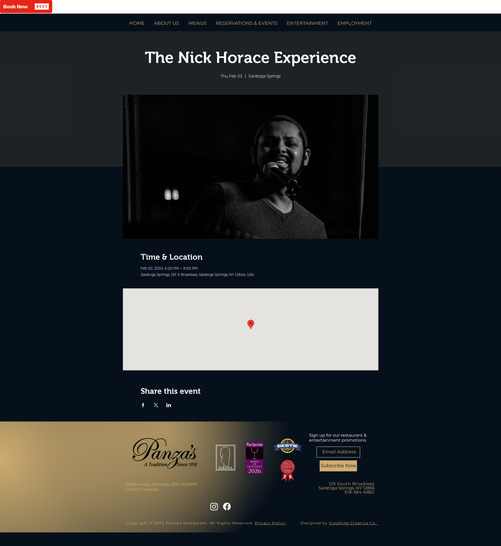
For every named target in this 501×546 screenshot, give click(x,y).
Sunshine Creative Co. (353, 523)
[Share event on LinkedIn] (168, 405)
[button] (26, 6)
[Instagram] (214, 506)
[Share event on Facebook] (143, 405)
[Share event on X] (155, 405)
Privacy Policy (270, 523)
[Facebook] (227, 506)
